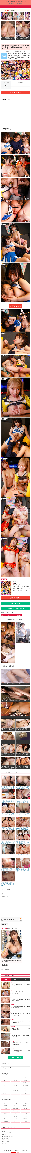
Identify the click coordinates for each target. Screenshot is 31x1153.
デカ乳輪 (15, 1085)
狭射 (5, 1082)
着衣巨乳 (5, 1085)
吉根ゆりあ (15, 1110)
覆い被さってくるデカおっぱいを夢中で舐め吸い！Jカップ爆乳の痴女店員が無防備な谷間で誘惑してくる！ (22, 787)
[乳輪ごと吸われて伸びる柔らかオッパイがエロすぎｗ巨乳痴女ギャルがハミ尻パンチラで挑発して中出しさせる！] (8, 881)
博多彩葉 (15, 1105)
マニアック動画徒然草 (6, 1132)
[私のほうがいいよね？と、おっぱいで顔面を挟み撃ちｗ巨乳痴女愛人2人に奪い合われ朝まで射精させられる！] (23, 799)
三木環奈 (15, 1118)
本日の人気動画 (15, 603)
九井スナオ (25, 1105)
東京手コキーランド (6, 1139)
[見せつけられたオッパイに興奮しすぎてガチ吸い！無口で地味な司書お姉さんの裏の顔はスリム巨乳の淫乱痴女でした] (23, 812)
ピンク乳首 (25, 1085)
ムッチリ (5, 1090)
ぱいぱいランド (5, 1143)
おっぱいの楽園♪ (5, 1138)
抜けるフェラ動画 (5, 1141)
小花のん (5, 1113)
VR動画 (25, 1093)
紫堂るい (15, 1121)
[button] (29, 969)
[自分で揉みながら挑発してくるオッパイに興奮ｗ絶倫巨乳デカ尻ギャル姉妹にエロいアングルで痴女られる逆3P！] (23, 867)
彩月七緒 (15, 1103)
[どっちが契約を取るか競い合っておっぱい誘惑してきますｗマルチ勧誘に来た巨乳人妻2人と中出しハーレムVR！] (23, 840)
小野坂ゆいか (25, 1110)
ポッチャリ (15, 1090)
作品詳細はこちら (15, 92)
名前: (2, 894)
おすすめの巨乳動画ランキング (15, 608)
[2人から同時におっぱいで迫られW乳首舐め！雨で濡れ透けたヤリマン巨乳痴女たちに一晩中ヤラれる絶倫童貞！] (8, 840)
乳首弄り (15, 1082)
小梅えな (25, 1108)
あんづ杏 (5, 1110)
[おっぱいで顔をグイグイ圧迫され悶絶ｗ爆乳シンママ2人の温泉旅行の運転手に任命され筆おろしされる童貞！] (8, 867)
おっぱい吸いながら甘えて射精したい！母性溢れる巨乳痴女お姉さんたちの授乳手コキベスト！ (7, 801)
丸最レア (15, 1113)
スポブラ (5, 1088)
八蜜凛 (25, 1121)
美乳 (15, 1077)
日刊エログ (4, 1131)
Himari (5, 1108)
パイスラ (25, 1088)
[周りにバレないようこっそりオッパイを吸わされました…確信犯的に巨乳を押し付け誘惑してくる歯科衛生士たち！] (8, 853)
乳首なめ (19, 615)
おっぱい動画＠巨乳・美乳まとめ (15, 1)
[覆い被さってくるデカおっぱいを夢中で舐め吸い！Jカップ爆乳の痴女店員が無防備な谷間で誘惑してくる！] (23, 785)
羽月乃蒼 (5, 1103)
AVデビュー (5, 1093)
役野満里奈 (5, 1121)
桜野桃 (5, 1105)
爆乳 (25, 1077)
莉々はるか (25, 1118)
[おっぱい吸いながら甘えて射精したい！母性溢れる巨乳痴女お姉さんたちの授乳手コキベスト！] (8, 799)
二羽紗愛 (25, 1113)
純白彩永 (5, 1118)
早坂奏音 (25, 1116)
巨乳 (5, 1077)
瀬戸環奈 (15, 1116)
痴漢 (15, 1093)
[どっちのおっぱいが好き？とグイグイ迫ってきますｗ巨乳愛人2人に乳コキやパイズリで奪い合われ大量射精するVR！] (8, 826)
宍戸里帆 (25, 1103)
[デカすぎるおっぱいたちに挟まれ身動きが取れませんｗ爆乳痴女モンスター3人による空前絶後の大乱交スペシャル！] (23, 826)
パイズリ (5, 1080)
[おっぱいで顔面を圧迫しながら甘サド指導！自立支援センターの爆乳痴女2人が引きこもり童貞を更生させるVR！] (23, 853)
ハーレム (13, 615)
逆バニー (25, 1090)
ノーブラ (15, 1088)
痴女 (2, 615)
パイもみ (15, 1080)
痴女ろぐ (4, 1134)
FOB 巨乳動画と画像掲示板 (7, 1136)
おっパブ (7, 615)
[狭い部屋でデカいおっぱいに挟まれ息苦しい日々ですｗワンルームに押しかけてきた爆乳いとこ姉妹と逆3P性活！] (8, 785)
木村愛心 (5, 1116)
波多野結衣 (15, 1108)
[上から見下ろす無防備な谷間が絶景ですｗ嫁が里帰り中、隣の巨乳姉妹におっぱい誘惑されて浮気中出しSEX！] (8, 812)
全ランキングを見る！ (15, 1057)
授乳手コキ (25, 1082)
